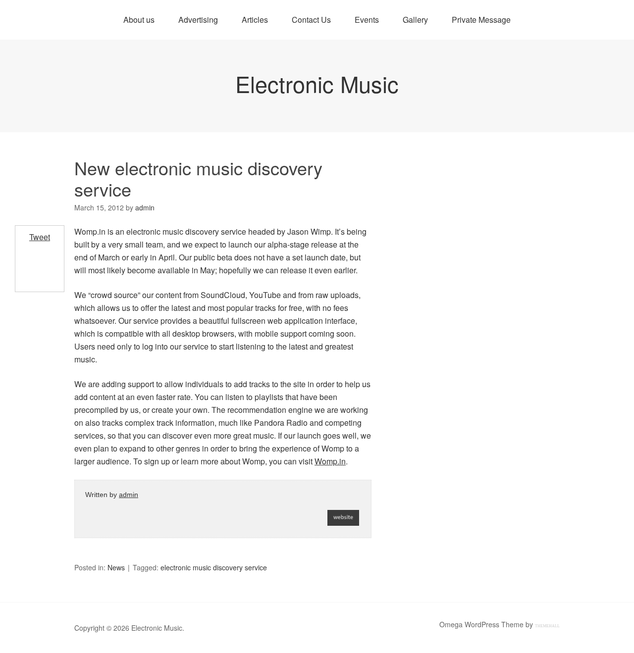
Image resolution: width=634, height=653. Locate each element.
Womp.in (330, 461)
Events (367, 19)
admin (128, 495)
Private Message (481, 19)
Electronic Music (317, 83)
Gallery (415, 19)
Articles (255, 19)
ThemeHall (547, 626)
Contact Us (311, 19)
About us (139, 19)
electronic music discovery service (213, 567)
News (116, 567)
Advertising (198, 19)
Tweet (39, 237)
